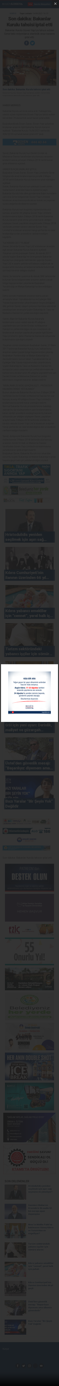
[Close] (55, 3)
